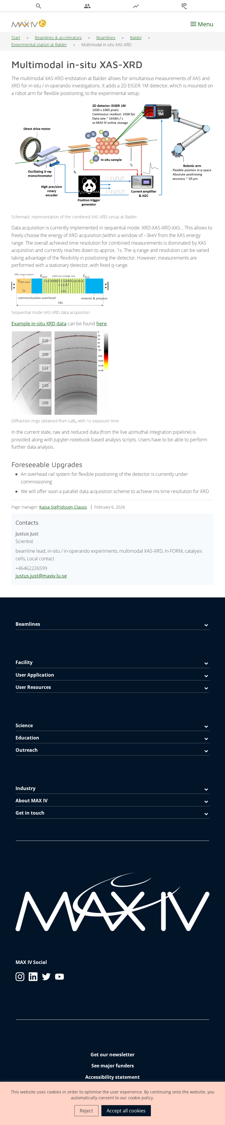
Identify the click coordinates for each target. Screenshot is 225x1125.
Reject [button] (86, 1110)
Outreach (27, 750)
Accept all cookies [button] (126, 1110)
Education (27, 738)
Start (15, 37)
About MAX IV (31, 800)
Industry (25, 788)
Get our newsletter (112, 1054)
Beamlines (105, 37)
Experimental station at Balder (39, 44)
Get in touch (30, 813)
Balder (136, 37)
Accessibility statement (112, 1077)
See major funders (112, 1065)
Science (24, 725)
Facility (24, 662)
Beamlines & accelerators (58, 37)
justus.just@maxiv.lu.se (41, 576)
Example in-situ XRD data (39, 323)
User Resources (33, 687)
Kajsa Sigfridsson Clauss (63, 507)
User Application (35, 675)
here (101, 323)
